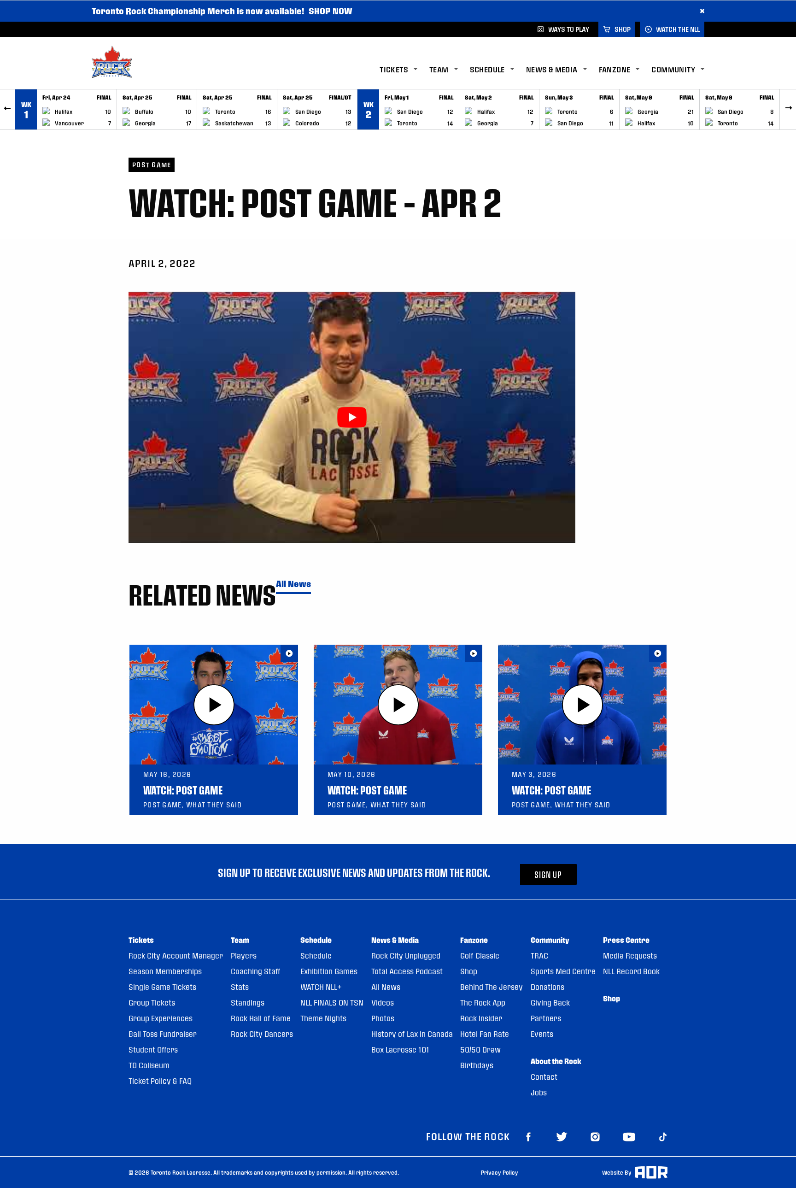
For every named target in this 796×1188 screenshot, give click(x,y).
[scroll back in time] (7, 109)
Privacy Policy (499, 1172)
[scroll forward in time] (788, 109)
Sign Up (548, 874)
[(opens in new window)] (528, 1136)
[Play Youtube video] (352, 417)
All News (293, 584)
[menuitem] (404, 70)
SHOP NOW (330, 11)
